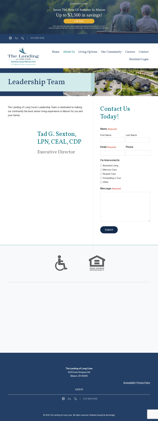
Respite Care (109, 174)
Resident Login (139, 59)
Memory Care (110, 169)
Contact (144, 52)
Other (105, 182)
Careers (130, 52)
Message (110, 188)
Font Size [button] (16, 38)
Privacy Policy (143, 382)
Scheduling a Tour (112, 178)
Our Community (111, 52)
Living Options (87, 52)
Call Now (79, 21)
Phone (129, 146)
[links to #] (61, 266)
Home (55, 52)
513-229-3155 (37, 38)
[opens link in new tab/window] (148, 39)
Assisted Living (110, 165)
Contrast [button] (10, 38)
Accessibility (129, 382)
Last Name (131, 135)
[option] (61, 263)
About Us (69, 52)
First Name (105, 135)
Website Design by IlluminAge (102, 415)
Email (108, 146)
